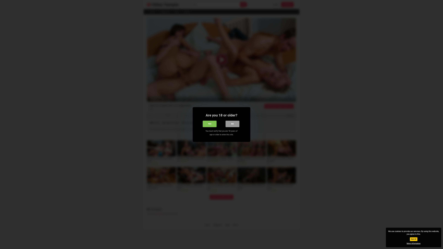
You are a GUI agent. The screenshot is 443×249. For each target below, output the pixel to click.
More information (414, 243)
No (232, 124)
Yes (209, 124)
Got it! (413, 239)
